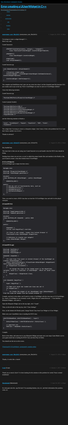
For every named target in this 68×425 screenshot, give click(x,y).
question (8, 15)
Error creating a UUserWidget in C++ (24, 6)
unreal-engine (8, 18)
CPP (8, 22)
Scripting (8, 25)
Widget (8, 11)
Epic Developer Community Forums (11, 2)
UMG (8, 29)
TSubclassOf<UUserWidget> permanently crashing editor (19, 347)
